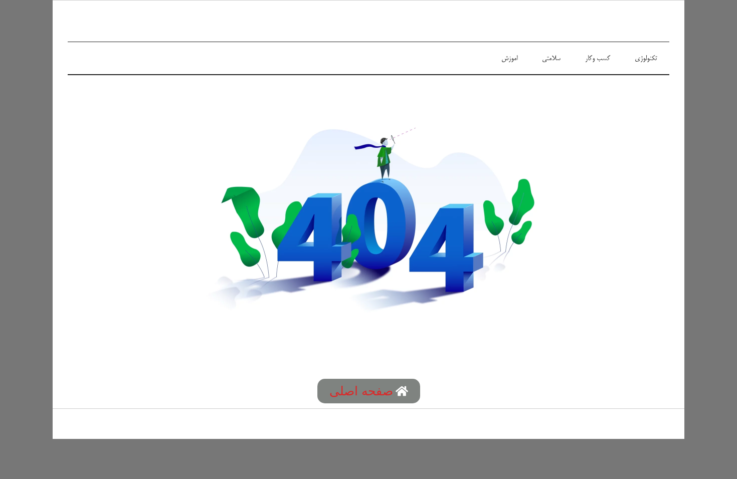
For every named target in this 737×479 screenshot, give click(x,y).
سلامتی (551, 58)
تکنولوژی (646, 58)
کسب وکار (597, 58)
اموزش (509, 58)
